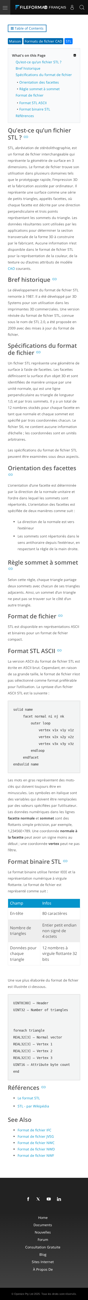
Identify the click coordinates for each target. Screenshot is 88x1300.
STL (68, 41)
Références (25, 115)
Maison (15, 41)
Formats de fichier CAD (43, 41)
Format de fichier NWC (36, 1142)
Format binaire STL (34, 109)
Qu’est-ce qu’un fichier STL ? (38, 62)
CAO (11, 268)
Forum (43, 1239)
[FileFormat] (32, 7)
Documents (42, 1225)
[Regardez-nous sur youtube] (49, 1199)
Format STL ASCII (33, 102)
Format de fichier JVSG (36, 1136)
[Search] (82, 7)
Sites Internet (43, 1261)
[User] (72, 7)
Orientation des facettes (39, 82)
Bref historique (28, 68)
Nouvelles (43, 1232)
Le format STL (29, 1098)
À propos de (43, 1269)
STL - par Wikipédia (33, 1106)
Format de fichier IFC (34, 1130)
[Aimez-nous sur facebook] (29, 1199)
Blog (42, 1254)
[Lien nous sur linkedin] (60, 1199)
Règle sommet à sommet (39, 89)
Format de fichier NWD (36, 1149)
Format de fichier (30, 95)
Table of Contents (29, 28)
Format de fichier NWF (36, 1155)
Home (43, 1217)
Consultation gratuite (42, 1247)
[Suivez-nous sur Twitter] (39, 1199)
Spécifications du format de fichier (44, 74)
